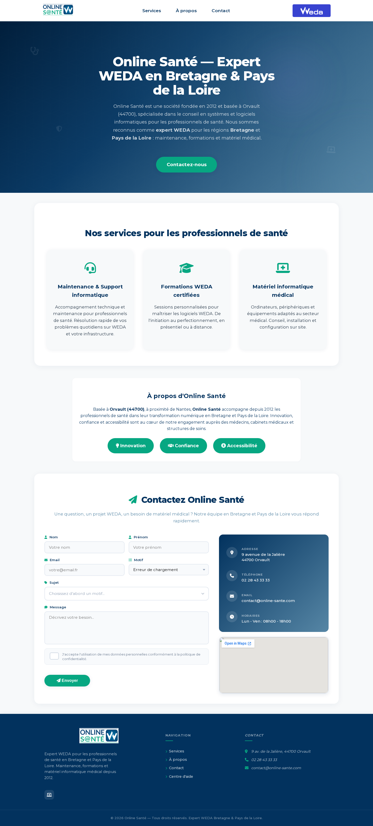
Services (151, 10)
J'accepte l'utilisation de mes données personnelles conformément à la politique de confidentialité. (131, 656)
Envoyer (69, 680)
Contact (221, 10)
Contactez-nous (187, 164)
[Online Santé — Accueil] (61, 11)
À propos (186, 10)
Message (57, 607)
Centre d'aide (181, 776)
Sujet (53, 582)
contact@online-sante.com (268, 600)
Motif (138, 560)
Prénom (140, 537)
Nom (53, 537)
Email (54, 560)
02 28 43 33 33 (256, 580)
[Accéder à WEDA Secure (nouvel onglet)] (312, 10)
